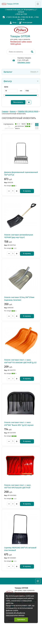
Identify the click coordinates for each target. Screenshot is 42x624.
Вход (14, 23)
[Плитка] (36, 124)
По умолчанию (9, 127)
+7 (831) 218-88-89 (13, 17)
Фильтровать (18, 102)
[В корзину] (13, 60)
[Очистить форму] (29, 102)
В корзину (27, 191)
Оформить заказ (24, 62)
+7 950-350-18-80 (26, 17)
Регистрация (27, 23)
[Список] (36, 127)
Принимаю (21, 620)
